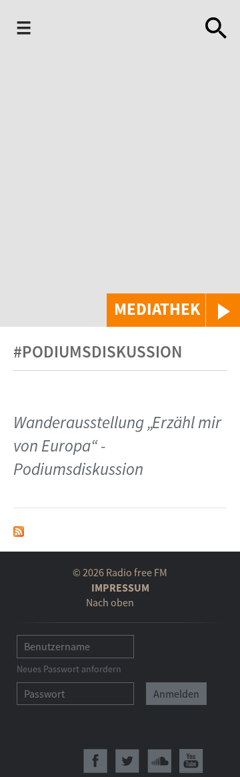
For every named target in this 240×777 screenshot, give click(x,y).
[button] (173, 310)
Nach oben (110, 602)
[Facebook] (95, 761)
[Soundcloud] (159, 761)
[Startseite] (104, 29)
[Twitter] (127, 761)
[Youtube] (191, 761)
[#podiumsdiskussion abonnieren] (18, 530)
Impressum (120, 587)
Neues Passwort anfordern (69, 669)
